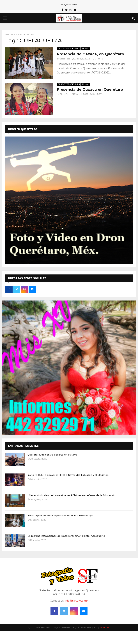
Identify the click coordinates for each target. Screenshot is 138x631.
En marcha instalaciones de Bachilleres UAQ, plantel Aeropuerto (66, 535)
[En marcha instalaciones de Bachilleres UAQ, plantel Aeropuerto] (15, 540)
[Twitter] (64, 611)
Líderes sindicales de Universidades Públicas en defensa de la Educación (71, 495)
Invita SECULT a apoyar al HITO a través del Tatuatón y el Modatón (68, 474)
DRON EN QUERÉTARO (22, 129)
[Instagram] (74, 611)
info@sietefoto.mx (76, 600)
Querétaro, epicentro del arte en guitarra (52, 454)
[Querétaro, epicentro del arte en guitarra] (15, 459)
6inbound (105, 627)
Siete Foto (65, 58)
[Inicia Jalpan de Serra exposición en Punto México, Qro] (15, 520)
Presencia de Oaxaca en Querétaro (90, 89)
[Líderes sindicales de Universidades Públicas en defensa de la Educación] (15, 500)
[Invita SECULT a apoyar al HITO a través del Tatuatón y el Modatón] (15, 479)
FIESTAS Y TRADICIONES (69, 49)
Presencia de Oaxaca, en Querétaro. (91, 54)
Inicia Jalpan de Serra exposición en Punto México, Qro (60, 515)
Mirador (85, 49)
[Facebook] (54, 611)
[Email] (84, 611)
